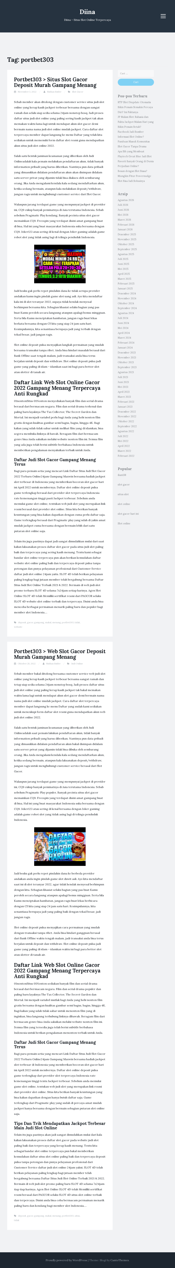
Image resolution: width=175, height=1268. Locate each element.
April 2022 (124, 446)
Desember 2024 (127, 293)
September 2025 (127, 249)
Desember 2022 (127, 411)
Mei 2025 (123, 268)
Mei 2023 (123, 386)
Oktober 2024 (126, 303)
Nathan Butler (54, 91)
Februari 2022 (126, 455)
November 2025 (127, 239)
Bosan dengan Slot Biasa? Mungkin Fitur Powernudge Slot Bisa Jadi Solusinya (134, 176)
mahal (48, 622)
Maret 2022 (124, 450)
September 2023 (127, 367)
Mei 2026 (123, 214)
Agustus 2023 (126, 372)
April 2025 (124, 273)
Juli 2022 (123, 436)
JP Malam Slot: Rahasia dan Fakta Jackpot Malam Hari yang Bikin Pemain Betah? (136, 121)
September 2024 (127, 308)
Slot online (124, 523)
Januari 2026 (125, 229)
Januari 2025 (125, 288)
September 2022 (127, 426)
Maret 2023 (124, 396)
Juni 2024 (123, 323)
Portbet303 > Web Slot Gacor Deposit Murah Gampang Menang (60, 654)
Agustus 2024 (126, 313)
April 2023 (124, 391)
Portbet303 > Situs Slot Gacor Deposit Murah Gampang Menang (55, 82)
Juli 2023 (123, 377)
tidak (77, 622)
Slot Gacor (77, 91)
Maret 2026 (124, 219)
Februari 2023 (126, 401)
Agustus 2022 (126, 431)
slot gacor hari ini (128, 513)
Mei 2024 (123, 328)
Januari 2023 (125, 406)
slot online (124, 504)
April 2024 (124, 333)
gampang (39, 622)
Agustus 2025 (126, 254)
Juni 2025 (123, 264)
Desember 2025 (127, 234)
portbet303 (68, 622)
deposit (22, 622)
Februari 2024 (126, 342)
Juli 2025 (123, 259)
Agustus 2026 (126, 200)
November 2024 (127, 298)
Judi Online (77, 663)
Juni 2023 (123, 382)
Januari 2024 (125, 347)
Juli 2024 (123, 318)
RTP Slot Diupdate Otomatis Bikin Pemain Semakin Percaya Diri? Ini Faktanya (135, 107)
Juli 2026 (123, 204)
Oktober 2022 (126, 421)
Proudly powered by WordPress (66, 1260)
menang (56, 622)
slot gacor (124, 484)
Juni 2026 (123, 209)
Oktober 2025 (126, 244)
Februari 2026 (126, 224)
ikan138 (122, 475)
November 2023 (127, 357)
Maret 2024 (124, 337)
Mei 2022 (123, 441)
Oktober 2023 (126, 362)
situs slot (123, 494)
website (18, 626)
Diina (87, 12)
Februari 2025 (126, 283)
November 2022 (127, 416)
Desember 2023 (127, 352)
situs (77, 1215)
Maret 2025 (124, 278)
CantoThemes (119, 1260)
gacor (30, 622)
